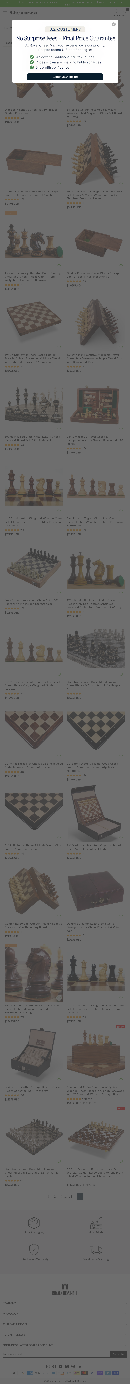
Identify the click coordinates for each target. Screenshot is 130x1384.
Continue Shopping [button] (65, 76)
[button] (114, 24)
